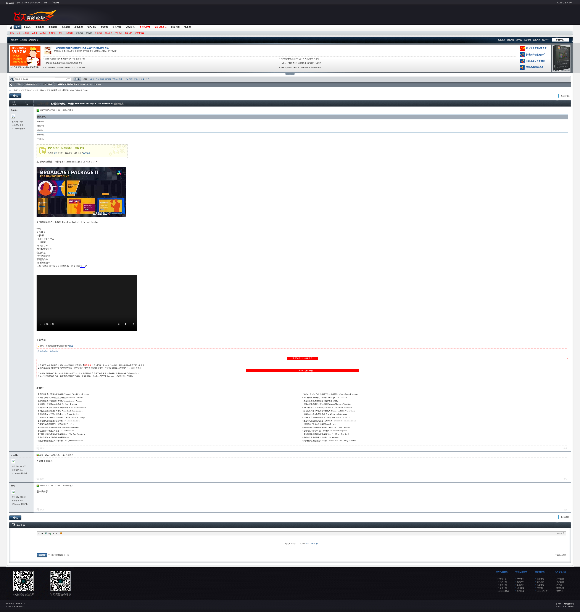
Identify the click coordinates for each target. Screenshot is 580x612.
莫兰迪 (115, 79)
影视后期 (175, 27)
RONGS (14, 110)
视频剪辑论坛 (31, 84)
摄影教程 (78, 27)
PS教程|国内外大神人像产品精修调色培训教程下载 (301, 67)
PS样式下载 (502, 582)
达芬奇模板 (54, 351)
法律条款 (560, 588)
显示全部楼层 (67, 110)
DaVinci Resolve (90, 162)
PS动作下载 (502, 588)
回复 (71, 346)
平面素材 (52, 27)
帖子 (68, 79)
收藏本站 (568, 3)
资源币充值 (144, 27)
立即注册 (55, 3)
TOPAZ (137, 79)
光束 (142, 79)
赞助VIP (559, 591)
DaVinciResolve (542, 591)
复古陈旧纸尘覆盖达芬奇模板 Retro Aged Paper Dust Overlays (327, 434)
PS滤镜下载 (502, 585)
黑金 (120, 79)
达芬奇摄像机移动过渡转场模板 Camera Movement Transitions (327, 404)
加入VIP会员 (161, 27)
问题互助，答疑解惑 (535, 61)
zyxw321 (14, 455)
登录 (45, 3)
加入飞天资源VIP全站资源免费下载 (24, 67)
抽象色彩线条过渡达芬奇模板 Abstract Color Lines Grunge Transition (329, 441)
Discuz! (18, 604)
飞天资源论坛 (11, 84)
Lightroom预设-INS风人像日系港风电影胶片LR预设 (301, 63)
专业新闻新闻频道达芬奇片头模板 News (53, 437)
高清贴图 (520, 588)
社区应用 (501, 40)
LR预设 (104, 27)
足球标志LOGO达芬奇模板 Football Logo (319, 424)
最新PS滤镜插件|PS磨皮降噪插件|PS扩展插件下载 (65, 59)
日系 (131, 79)
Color (42, 533)
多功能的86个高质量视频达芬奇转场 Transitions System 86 (60, 398)
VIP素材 (118, 33)
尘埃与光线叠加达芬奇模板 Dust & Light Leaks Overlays (325, 414)
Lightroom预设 (503, 591)
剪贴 (61, 33)
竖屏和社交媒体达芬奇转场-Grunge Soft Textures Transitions (326, 417)
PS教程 (89, 33)
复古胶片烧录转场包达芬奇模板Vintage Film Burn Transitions (61, 434)
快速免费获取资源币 (535, 54)
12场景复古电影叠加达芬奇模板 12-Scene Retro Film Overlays (61, 417)
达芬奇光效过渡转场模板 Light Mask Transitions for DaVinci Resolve (329, 421)
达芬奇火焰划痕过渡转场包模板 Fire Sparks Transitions (59, 421)
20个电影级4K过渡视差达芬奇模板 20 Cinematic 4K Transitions (327, 407)
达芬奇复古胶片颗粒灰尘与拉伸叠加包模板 (320, 401)
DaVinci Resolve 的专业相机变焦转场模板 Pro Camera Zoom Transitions (330, 394)
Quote (53, 533)
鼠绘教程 (108, 33)
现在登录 (14, 40)
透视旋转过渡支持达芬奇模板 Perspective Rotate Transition (60, 411)
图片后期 (540, 582)
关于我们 (560, 579)
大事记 (559, 585)
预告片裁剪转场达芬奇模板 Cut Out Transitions (56, 431)
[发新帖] (15, 95)
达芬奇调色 (47, 84)
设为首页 (560, 3)
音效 (82, 266)
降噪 (102, 79)
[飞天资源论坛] (35, 23)
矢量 (18, 33)
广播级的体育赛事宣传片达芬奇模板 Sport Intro (56, 424)
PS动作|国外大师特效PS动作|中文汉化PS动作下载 (65, 67)
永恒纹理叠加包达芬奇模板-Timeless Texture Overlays (58, 414)
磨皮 (97, 79)
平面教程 (39, 27)
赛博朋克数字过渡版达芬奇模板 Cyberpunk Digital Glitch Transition (63, 394)
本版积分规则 (560, 555)
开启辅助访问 (573, 2)
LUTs (126, 79)
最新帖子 (510, 40)
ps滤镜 (43, 33)
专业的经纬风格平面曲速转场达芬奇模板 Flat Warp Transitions (62, 407)
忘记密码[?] (33, 40)
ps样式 (34, 33)
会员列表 (536, 40)
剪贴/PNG (521, 582)
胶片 (147, 79)
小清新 (91, 79)
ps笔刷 (26, 33)
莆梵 (13, 486)
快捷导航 (560, 40)
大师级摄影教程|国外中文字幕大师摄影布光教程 (300, 59)
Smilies (61, 533)
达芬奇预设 (44, 351)
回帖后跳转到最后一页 (60, 555)
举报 (565, 448)
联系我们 (560, 582)
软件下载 (117, 27)
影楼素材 (65, 27)
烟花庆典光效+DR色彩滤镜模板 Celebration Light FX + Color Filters (329, 411)
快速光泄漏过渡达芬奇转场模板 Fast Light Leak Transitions (60, 441)
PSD (12, 33)
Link (49, 533)
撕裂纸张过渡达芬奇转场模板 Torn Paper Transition (57, 404)
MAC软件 (130, 27)
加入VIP (128, 33)
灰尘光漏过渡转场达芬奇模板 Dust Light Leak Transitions (325, 398)
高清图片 (52, 33)
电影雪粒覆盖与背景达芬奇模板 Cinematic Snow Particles (60, 401)
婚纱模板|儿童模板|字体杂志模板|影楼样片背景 (63, 63)
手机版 (558, 604)
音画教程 (98, 33)
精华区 (519, 40)
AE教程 (540, 588)
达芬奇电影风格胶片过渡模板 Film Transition (320, 437)
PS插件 (27, 27)
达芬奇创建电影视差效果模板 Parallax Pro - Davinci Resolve (326, 427)
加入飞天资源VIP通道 (536, 48)
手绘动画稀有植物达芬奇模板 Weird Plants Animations (58, 427)
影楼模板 (520, 591)
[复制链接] (119, 104)
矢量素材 (520, 585)
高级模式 (560, 533)
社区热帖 (527, 40)
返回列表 (566, 96)
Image (45, 533)
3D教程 (187, 27)
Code (57, 533)
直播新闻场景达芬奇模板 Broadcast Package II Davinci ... (79, 84)
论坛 (17, 27)
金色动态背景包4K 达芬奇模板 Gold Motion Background (325, 431)
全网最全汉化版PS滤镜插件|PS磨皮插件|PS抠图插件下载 (82, 48)
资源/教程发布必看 (535, 67)
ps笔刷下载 (502, 579)
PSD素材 (520, 579)
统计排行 (545, 40)
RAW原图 (92, 27)
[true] (77, 79)
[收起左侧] (33, 103)
